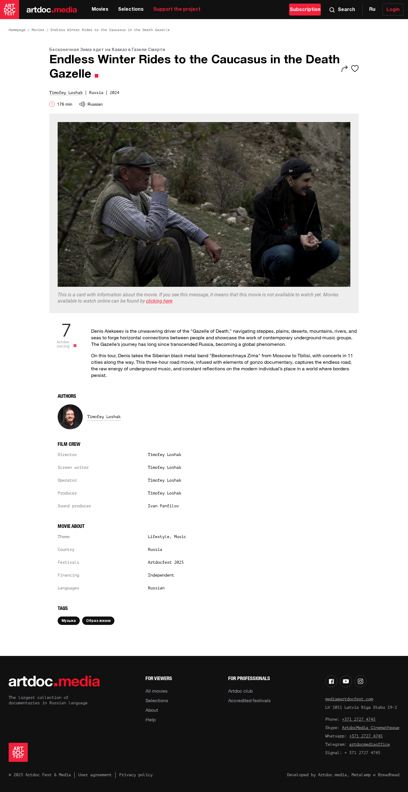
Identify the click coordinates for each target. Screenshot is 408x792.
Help (150, 719)
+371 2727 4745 (358, 719)
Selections (131, 9)
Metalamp (361, 775)
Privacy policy (136, 775)
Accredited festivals (249, 700)
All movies (156, 690)
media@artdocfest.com (349, 699)
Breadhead (388, 775)
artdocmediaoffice (369, 744)
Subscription (305, 10)
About (151, 710)
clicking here (159, 301)
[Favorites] (355, 68)
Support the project (176, 9)
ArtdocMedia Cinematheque (370, 727)
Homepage (17, 30)
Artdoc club (240, 690)
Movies (100, 9)
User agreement (95, 775)
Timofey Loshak (104, 417)
